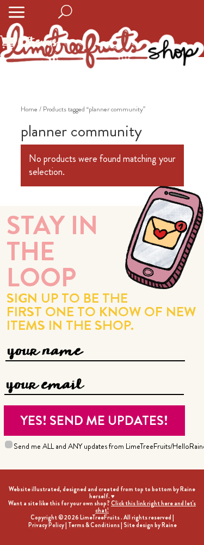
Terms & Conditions (94, 525)
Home (29, 109)
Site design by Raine (150, 525)
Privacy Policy (46, 525)
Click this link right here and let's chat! (145, 507)
